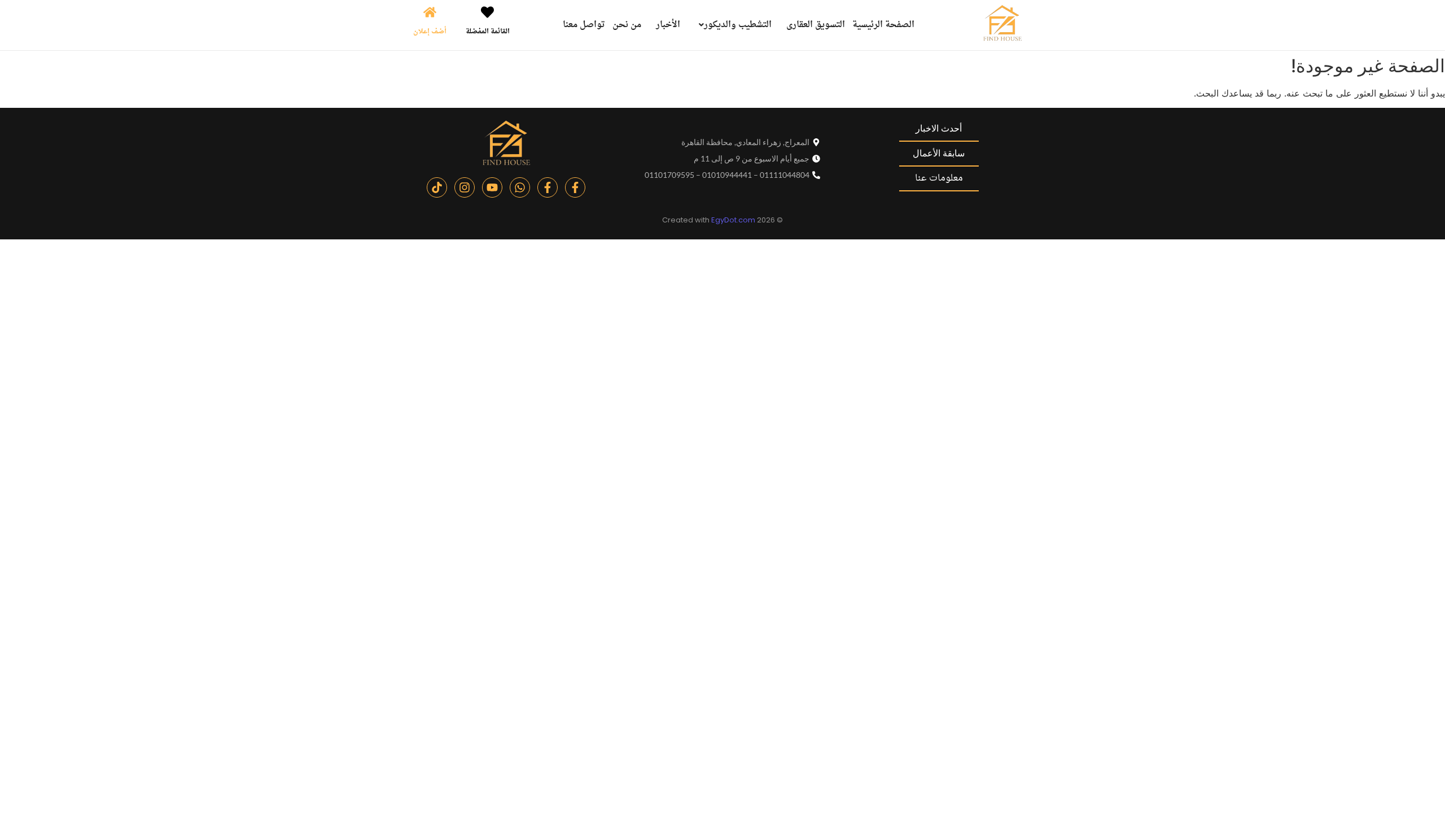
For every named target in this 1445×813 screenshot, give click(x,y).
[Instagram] (464, 187)
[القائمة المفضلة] (487, 13)
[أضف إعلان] (429, 13)
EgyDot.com (733, 220)
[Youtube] (492, 187)
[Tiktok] (437, 187)
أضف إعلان (429, 31)
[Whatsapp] (520, 187)
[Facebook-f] (575, 187)
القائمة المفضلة (488, 31)
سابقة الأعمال (939, 153)
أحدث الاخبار (939, 128)
